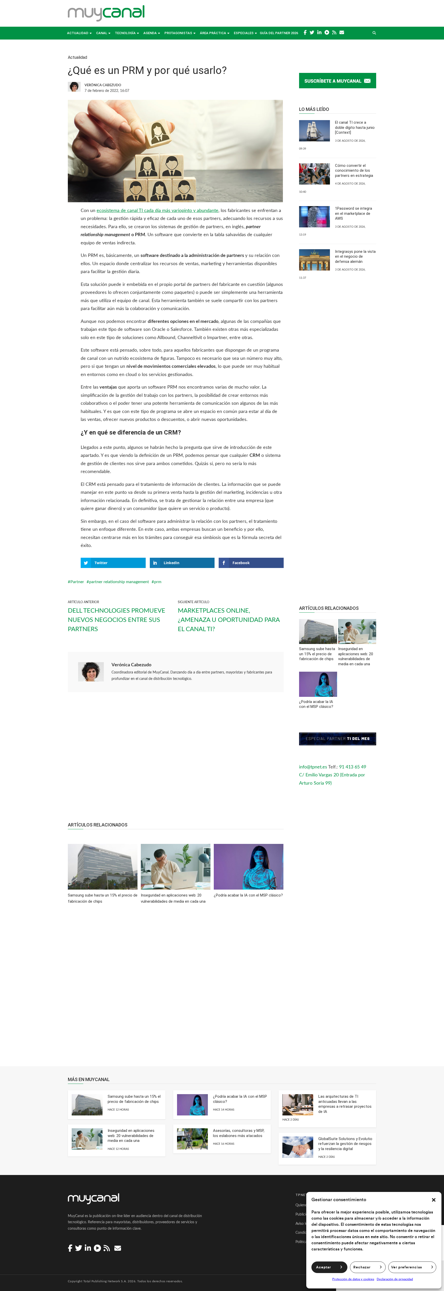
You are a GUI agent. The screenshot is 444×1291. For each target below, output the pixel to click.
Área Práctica (213, 33)
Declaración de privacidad (395, 1279)
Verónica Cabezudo (131, 665)
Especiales (244, 33)
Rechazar (362, 1267)
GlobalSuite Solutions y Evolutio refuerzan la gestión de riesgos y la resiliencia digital (345, 1143)
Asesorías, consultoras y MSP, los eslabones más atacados (238, 1133)
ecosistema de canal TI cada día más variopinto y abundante (157, 210)
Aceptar (323, 1267)
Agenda (150, 33)
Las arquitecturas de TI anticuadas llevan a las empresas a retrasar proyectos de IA (345, 1104)
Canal (101, 33)
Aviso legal (303, 1224)
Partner (77, 582)
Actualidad (77, 33)
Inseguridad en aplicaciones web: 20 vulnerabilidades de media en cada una (131, 1135)
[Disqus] (176, 988)
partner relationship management (119, 582)
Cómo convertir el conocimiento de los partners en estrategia (354, 170)
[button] (433, 1199)
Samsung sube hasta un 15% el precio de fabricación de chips (134, 1099)
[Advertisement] (176, 760)
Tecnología (125, 33)
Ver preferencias (406, 1267)
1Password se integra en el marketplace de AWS (353, 213)
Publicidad (303, 1214)
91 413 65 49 (352, 767)
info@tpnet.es (313, 767)
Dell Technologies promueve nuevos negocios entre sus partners (116, 620)
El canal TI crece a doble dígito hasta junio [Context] (355, 127)
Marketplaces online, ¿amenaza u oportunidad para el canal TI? (229, 620)
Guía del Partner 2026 (279, 33)
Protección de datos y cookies (353, 1279)
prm (157, 582)
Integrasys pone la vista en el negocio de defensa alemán (355, 256)
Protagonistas (178, 33)
